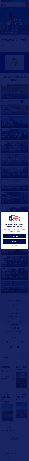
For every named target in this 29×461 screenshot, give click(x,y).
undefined (14, 241)
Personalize (14, 245)
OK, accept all (14, 236)
